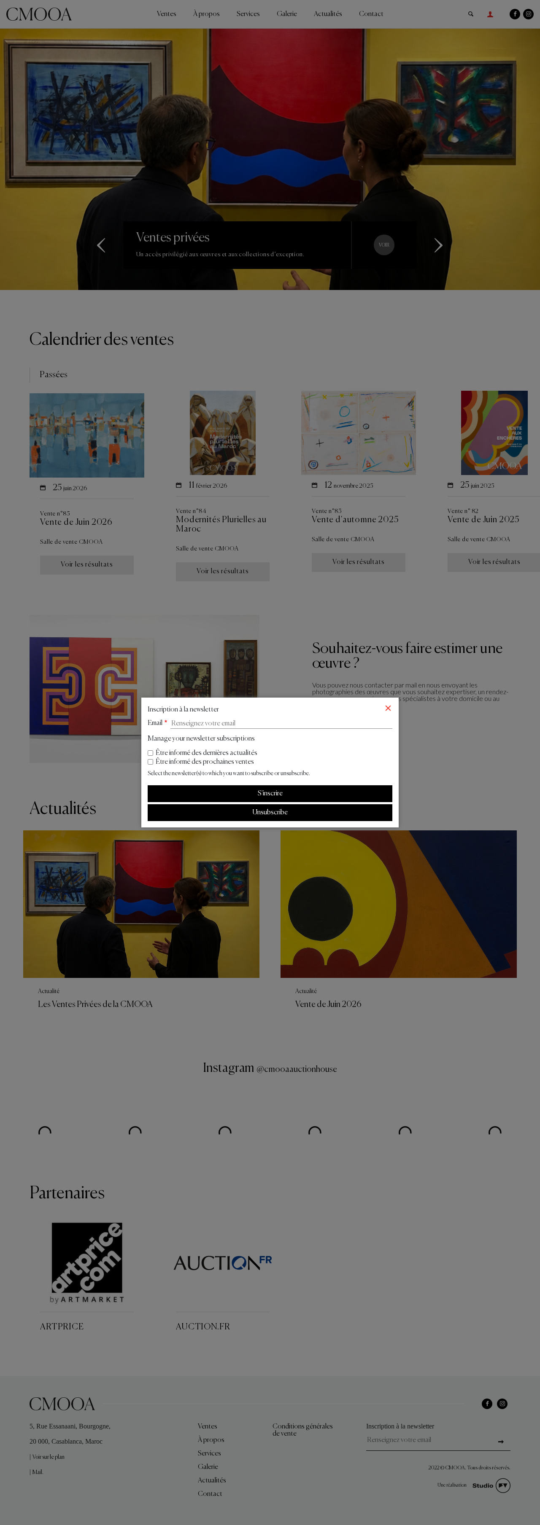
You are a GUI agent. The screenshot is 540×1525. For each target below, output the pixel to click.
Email (155, 723)
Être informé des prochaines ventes (205, 762)
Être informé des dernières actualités (206, 753)
